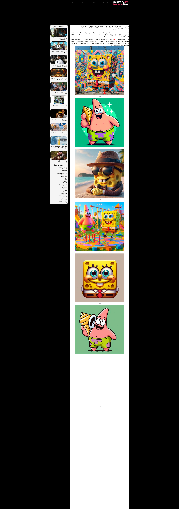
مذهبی (66, 179)
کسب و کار (65, 185)
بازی (85, 2)
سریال (89, 2)
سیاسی (66, 190)
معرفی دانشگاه (64, 199)
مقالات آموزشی (64, 169)
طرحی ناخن (65, 196)
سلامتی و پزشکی (75, 2)
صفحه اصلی (108, 2)
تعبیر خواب (65, 202)
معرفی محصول (64, 182)
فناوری (81, 2)
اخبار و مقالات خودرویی (62, 192)
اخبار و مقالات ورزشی (63, 195)
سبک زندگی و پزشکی (63, 184)
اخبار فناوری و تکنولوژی (62, 167)
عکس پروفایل (114, 29)
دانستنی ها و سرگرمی (63, 176)
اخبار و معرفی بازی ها (63, 172)
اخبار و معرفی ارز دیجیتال (62, 175)
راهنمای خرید (64, 170)
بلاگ (97, 2)
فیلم (94, 2)
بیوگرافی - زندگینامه (63, 181)
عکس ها (65, 178)
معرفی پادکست (64, 193)
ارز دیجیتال (67, 2)
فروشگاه (102, 2)
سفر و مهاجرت (60, 2)
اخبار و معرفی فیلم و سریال (62, 173)
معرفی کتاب (65, 189)
